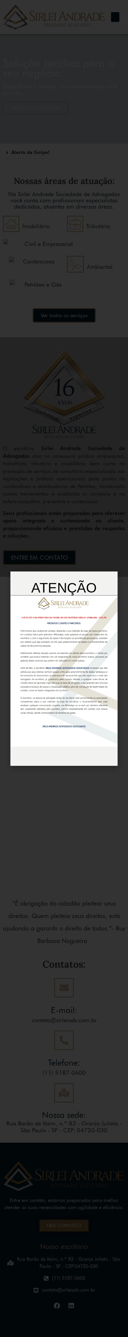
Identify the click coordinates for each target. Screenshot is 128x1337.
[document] (64, 668)
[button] (113, 576)
